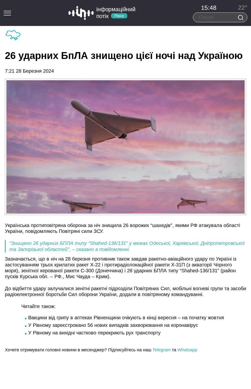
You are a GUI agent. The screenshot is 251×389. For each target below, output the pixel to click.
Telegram (161, 349)
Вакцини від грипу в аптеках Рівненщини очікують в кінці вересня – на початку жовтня (126, 317)
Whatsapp (187, 349)
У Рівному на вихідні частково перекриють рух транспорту (94, 332)
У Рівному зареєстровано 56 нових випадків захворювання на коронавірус (113, 325)
